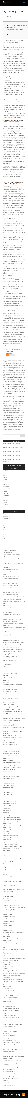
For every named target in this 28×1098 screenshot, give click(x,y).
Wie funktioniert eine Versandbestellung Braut (14, 1056)
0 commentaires (21, 16)
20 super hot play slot (19, 259)
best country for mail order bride (11, 578)
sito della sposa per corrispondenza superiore (14, 973)
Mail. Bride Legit (7, 815)
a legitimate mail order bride (9, 550)
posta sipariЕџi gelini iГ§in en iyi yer (11, 909)
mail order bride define (8, 785)
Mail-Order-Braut (7, 810)
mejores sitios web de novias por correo (12, 846)
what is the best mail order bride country (12, 1049)
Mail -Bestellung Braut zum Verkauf (11, 762)
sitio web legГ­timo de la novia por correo (13, 971)
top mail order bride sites (9, 1006)
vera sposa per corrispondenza (10, 1038)
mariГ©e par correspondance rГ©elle (12, 819)
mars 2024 (5, 493)
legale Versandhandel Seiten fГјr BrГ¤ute (12, 737)
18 (3, 529)
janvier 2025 (6, 484)
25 (3, 536)
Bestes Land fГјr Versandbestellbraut (12, 599)
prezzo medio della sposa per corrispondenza (14, 932)
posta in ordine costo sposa (9, 900)
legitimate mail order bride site (10, 749)
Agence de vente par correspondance (12, 558)
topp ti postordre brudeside (9, 1015)
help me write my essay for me (10, 691)
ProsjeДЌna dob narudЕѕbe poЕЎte (11, 943)
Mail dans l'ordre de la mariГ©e (10, 771)
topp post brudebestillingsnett (10, 1013)
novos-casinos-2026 (8, 876)
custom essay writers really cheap (11, 647)
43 (3, 543)
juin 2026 (5, 475)
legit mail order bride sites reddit (10, 744)
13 (3, 525)
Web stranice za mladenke (9, 1044)
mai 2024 (5, 491)
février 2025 (6, 482)
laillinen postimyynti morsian (10, 735)
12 (3, 523)
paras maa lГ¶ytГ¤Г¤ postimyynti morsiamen (14, 889)
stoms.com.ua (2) (7, 986)
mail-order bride (7, 808)
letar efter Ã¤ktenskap (8, 760)
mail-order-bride (7, 812)
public (4, 947)
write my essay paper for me (10, 1069)
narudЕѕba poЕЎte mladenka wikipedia (12, 870)
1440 (4, 527)
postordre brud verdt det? (9, 916)
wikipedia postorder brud (9, 1058)
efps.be (4, 666)
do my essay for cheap (8, 654)
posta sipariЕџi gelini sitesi (9, 912)
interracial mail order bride (9, 722)
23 (3, 534)
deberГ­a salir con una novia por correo (12, 649)
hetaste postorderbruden (9, 696)
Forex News (6, 682)
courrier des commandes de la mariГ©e (12, 644)
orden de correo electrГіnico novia (11, 879)
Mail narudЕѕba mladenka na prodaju (12, 776)
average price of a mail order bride (11, 572)
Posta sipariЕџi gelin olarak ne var (11, 905)
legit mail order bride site (9, 742)
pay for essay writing (8, 896)
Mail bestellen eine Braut (9, 769)
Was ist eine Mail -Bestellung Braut (11, 1042)
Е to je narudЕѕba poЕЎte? (9, 1085)
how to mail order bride (8, 704)
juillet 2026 (5, 473)
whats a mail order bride (9, 1051)
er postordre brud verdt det (9, 671)
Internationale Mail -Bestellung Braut (12, 720)
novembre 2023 (6, 495)
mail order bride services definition (11, 796)
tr (3, 1020)
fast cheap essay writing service (10, 673)
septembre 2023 (7, 498)
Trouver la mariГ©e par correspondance (12, 1022)
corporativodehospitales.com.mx (11, 640)
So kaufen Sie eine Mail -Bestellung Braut (13, 981)
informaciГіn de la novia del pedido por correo (14, 718)
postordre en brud (7, 925)
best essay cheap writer (8, 581)
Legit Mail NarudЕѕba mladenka (10, 740)
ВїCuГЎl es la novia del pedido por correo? (13, 1078)
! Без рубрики (6, 514)
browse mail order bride (8, 607)
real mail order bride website (10, 956)
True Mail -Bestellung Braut (9, 1026)
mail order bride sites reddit (9, 801)
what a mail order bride (8, 1047)
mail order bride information (9, 790)
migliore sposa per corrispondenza (11, 852)
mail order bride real (8, 792)
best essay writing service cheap (10, 583)
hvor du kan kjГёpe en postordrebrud (12, 707)
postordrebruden (7, 928)
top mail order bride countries (10, 1004)
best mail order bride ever (9, 587)
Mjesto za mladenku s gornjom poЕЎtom (13, 859)
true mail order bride (8, 1029)
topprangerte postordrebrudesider (11, 1017)
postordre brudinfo (7, 923)
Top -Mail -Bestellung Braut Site (10, 995)
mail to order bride (7, 806)
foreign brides (6, 680)
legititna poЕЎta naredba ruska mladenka (13, 756)
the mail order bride (7, 988)
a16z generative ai (7, 552)
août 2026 (5, 470)
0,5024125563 (6, 516)
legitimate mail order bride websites (11, 751)
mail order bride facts (8, 787)
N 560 (4, 863)
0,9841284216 (6, 518)
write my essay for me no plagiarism (11, 1067)
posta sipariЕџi (6, 903)
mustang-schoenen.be (8, 861)
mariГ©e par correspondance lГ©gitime (12, 817)
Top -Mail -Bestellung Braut (9, 993)
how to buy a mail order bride (10, 702)
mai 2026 (5, 477)
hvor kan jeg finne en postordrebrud (11, 709)
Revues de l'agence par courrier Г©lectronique (14, 958)
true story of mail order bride (10, 1031)
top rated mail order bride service (11, 1008)
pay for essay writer (7, 894)
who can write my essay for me (10, 1054)
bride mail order (6, 605)
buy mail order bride (7, 612)
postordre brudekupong (8, 921)
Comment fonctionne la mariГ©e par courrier (14, 627)
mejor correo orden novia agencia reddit (12, 842)
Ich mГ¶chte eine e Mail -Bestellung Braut (13, 713)
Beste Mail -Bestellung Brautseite (11, 590)
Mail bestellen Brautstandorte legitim (12, 767)
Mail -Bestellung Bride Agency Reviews (12, 765)
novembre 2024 (6, 489)
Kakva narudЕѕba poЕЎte (9, 725)
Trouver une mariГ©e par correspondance (13, 1024)
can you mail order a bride (9, 617)
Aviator (4, 574)
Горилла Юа (6, 1080)
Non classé (13, 16)
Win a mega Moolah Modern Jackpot (14, 29)
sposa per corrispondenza (9, 984)
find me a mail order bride (9, 678)
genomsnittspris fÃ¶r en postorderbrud (12, 684)
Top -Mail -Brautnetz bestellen (10, 997)
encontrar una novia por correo (10, 668)
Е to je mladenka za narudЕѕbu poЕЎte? (12, 1083)
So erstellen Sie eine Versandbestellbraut (12, 979)
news (4, 872)
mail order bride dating (8, 783)
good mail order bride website (10, 689)
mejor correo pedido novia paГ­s (10, 844)
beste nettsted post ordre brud (10, 594)
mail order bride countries (9, 781)
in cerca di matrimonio (8, 716)
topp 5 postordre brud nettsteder (11, 1010)
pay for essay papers (8, 891)
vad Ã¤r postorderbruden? (9, 1035)
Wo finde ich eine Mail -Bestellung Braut (12, 1060)
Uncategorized (6, 1033)
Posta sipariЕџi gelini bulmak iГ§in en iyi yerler (14, 907)
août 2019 (5, 504)
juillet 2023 (5, 500)
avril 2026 (5, 479)
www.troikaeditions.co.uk (9, 1074)
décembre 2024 (6, 486)
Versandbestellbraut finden (9, 1040)
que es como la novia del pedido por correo (13, 949)
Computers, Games (7, 638)
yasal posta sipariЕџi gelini (9, 1076)
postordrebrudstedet (8, 930)
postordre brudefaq (7, 919)
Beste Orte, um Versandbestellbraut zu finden (14, 597)
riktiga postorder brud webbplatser (11, 960)
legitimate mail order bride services (11, 746)
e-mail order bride (7, 664)
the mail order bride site (8, 990)
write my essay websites (9, 1071)
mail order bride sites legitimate (10, 799)
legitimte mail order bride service (11, 753)
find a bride (5, 675)
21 (3, 532)
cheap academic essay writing (10, 621)
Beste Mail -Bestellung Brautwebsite (11, 592)
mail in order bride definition (9, 774)
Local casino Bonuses (10, 35)
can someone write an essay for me (11, 614)
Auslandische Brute (7, 567)
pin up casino (6, 898)
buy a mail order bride (8, 610)
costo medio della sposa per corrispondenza (13, 642)
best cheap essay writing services (11, 576)
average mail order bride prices (10, 569)
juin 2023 (5, 502)
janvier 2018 (6, 507)
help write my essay (7, 693)
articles (4, 561)
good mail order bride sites (9, 687)
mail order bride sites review (9, 803)
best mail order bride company (10, 585)
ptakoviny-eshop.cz (7, 945)
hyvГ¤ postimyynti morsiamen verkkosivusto (13, 711)
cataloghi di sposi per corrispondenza (12, 619)
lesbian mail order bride (8, 758)
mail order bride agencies (9, 778)
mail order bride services (9, 794)
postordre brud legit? (8, 914)
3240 (4, 539)
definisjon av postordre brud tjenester (12, 651)
